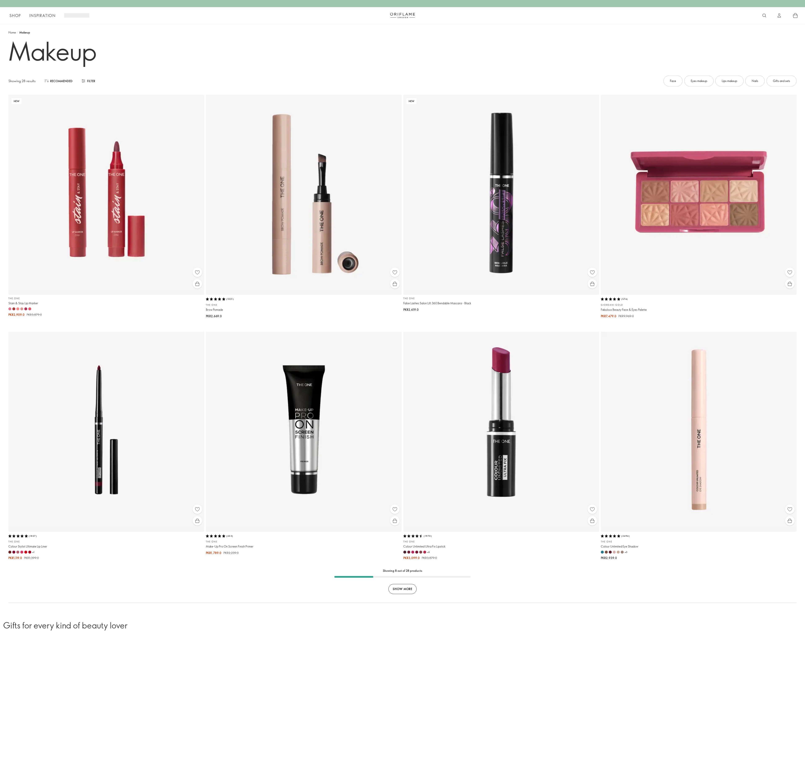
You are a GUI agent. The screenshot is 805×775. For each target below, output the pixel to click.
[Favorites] (197, 272)
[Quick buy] (197, 284)
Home (12, 32)
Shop (15, 15)
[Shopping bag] (795, 15)
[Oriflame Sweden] (402, 15)
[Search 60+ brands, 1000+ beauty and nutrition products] (764, 15)
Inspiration (42, 15)
